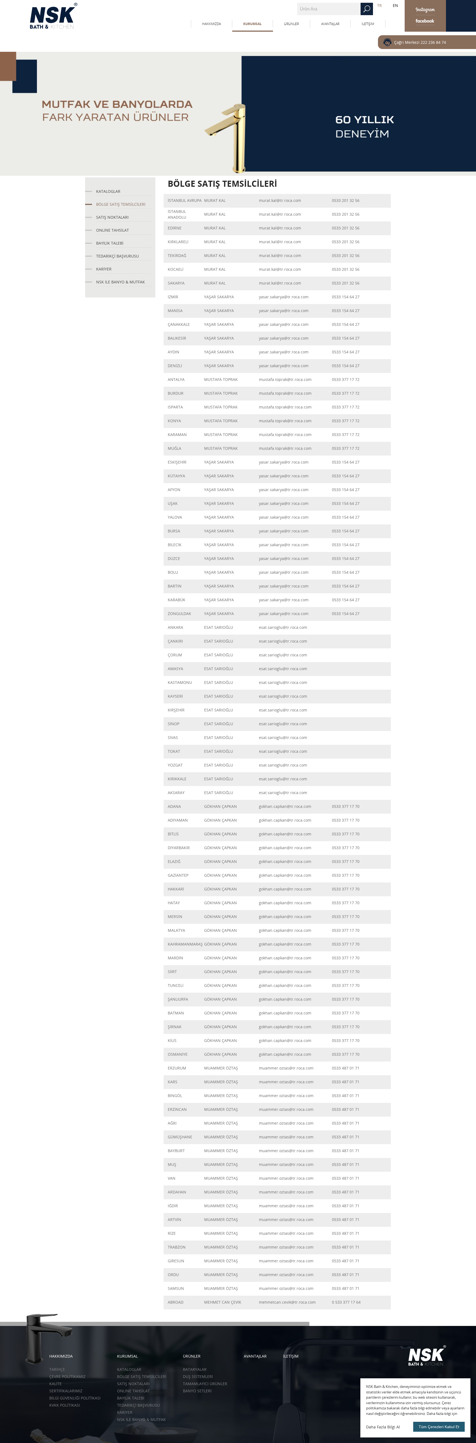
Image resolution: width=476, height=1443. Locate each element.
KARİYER (104, 269)
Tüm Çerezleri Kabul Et (439, 1427)
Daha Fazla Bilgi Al (383, 1427)
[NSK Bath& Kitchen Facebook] (425, 20)
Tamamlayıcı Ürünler (205, 1383)
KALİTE (55, 1383)
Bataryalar (195, 1369)
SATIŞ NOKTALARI (112, 217)
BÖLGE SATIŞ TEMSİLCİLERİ (120, 204)
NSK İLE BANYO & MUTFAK (120, 282)
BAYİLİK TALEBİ (109, 243)
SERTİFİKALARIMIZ (65, 1390)
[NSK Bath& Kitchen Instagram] (425, 10)
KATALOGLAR (108, 191)
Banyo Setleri (197, 1390)
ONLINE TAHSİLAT (112, 230)
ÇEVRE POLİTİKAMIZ (67, 1376)
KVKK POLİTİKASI (64, 1405)
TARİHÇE (57, 1369)
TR (379, 5)
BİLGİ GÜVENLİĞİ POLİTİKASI (75, 1398)
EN (395, 5)
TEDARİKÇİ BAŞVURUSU (117, 256)
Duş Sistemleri (198, 1376)
